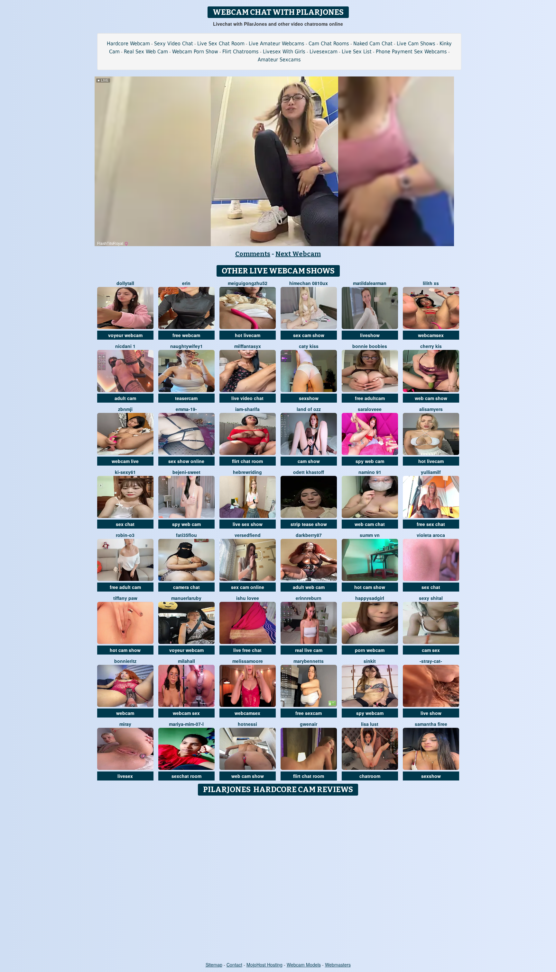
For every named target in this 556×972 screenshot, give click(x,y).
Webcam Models (304, 964)
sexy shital (431, 598)
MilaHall (186, 661)
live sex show (248, 524)
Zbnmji (125, 409)
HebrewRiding (247, 472)
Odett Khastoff (308, 472)
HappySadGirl (369, 598)
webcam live (125, 461)
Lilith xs (431, 283)
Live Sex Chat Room (221, 43)
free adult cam (125, 587)
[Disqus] (278, 879)
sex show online (186, 461)
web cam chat (370, 524)
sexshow (309, 398)
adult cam (125, 398)
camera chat (186, 587)
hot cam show (369, 587)
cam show (309, 461)
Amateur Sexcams (279, 60)
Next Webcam (298, 254)
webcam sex (186, 713)
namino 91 (369, 472)
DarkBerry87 (309, 535)
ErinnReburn (308, 598)
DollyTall (125, 283)
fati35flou (186, 535)
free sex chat (431, 524)
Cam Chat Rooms (329, 43)
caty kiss (309, 346)
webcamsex (431, 335)
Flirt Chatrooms (240, 52)
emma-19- (186, 409)
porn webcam (370, 650)
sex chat (125, 524)
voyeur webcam (125, 335)
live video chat (247, 398)
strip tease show (309, 524)
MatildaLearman (369, 283)
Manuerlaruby (186, 598)
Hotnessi (247, 724)
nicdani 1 (125, 346)
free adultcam (370, 398)
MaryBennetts (308, 661)
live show (431, 713)
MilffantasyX (247, 346)
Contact (234, 964)
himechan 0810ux (308, 283)
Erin (186, 283)
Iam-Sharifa (247, 409)
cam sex (431, 650)
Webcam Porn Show (195, 52)
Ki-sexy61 (125, 472)
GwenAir (308, 724)
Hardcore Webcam (128, 43)
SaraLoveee (370, 409)
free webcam (186, 335)
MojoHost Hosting (264, 964)
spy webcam (370, 713)
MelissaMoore (247, 661)
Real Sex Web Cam (146, 52)
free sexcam (308, 713)
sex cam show (308, 335)
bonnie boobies (369, 346)
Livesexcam (324, 52)
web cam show (431, 398)
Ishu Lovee (247, 598)
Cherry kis (431, 346)
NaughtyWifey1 (186, 346)
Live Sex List (357, 52)
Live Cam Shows (416, 43)
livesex (125, 776)
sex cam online (247, 587)
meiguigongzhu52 (247, 283)
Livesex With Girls (284, 52)
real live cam (308, 650)
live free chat (247, 650)
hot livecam (247, 335)
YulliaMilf (431, 472)
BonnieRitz (125, 661)
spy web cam (370, 461)
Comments (252, 254)
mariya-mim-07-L (186, 724)
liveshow (370, 335)
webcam (125, 713)
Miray (125, 724)
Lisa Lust (369, 724)
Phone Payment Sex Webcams (411, 52)
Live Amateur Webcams (276, 43)
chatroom (369, 776)
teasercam (186, 398)
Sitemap (214, 964)
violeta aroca (431, 535)
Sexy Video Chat (173, 43)
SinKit (370, 661)
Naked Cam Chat (373, 43)
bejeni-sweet (186, 472)
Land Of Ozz (309, 409)
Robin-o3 (125, 535)
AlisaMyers (431, 409)
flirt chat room (247, 461)
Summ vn (370, 535)
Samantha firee (431, 724)
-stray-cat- (431, 661)
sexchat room (186, 776)
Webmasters (338, 964)
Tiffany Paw (125, 598)
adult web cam (309, 587)
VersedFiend (248, 535)
